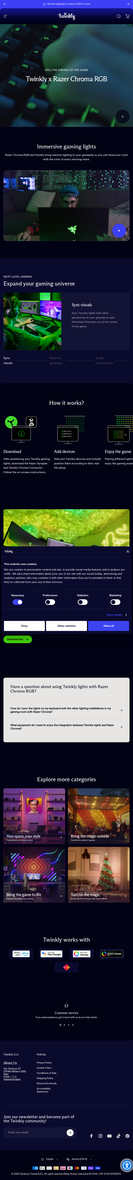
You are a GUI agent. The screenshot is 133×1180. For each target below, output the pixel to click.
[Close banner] (128, 551)
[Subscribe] (70, 1132)
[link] (20, 429)
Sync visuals (7, 361)
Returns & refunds (47, 1083)
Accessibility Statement (44, 1090)
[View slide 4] (73, 1025)
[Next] (128, 4)
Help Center (93, 4)
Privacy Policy (44, 1063)
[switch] (50, 602)
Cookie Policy (44, 1068)
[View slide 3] (68, 1025)
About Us (10, 1063)
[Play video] (66, 205)
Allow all (108, 625)
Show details (114, 614)
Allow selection (66, 625)
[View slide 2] (64, 1025)
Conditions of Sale (46, 1073)
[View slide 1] (60, 1025)
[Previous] (5, 4)
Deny (24, 625)
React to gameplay (56, 361)
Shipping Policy (45, 1078)
